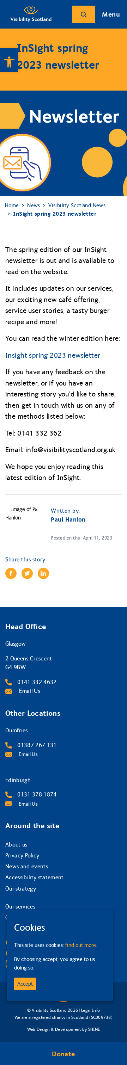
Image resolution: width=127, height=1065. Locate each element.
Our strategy (20, 888)
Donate (63, 1054)
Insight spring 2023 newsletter (52, 355)
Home (12, 205)
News (33, 205)
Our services (20, 906)
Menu (111, 14)
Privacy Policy (22, 855)
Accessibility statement (34, 877)
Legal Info (90, 1010)
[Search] (83, 14)
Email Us (29, 691)
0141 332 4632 (36, 682)
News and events (26, 866)
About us (16, 844)
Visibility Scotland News (76, 205)
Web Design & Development (54, 1029)
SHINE (94, 1029)
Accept (25, 984)
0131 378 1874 (36, 794)
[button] (9, 60)
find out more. (81, 945)
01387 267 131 (36, 745)
